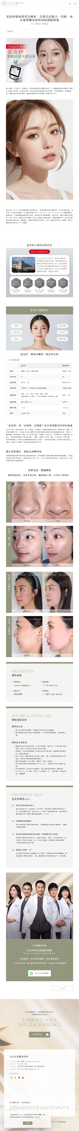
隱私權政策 (36, 1117)
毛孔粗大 (62, 332)
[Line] (11, 1078)
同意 (27, 1123)
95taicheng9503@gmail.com (28, 1069)
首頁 (32, 24)
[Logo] (13, 3)
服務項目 (38, 24)
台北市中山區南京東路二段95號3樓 (29, 1066)
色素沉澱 (16, 332)
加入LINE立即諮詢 (41, 973)
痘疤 (16, 339)
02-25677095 (22, 1064)
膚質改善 (62, 339)
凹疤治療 (62, 326)
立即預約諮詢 (37, 1034)
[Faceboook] (15, 1078)
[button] (70, 3)
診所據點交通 (14, 1103)
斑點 (16, 326)
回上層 (62, 988)
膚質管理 (45, 24)
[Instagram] (19, 1078)
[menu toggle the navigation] (74, 3)
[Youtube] (23, 1078)
